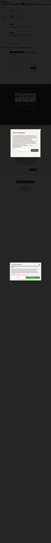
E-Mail (14, 148)
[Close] (40, 130)
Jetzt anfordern (34, 150)
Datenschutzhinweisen (17, 146)
